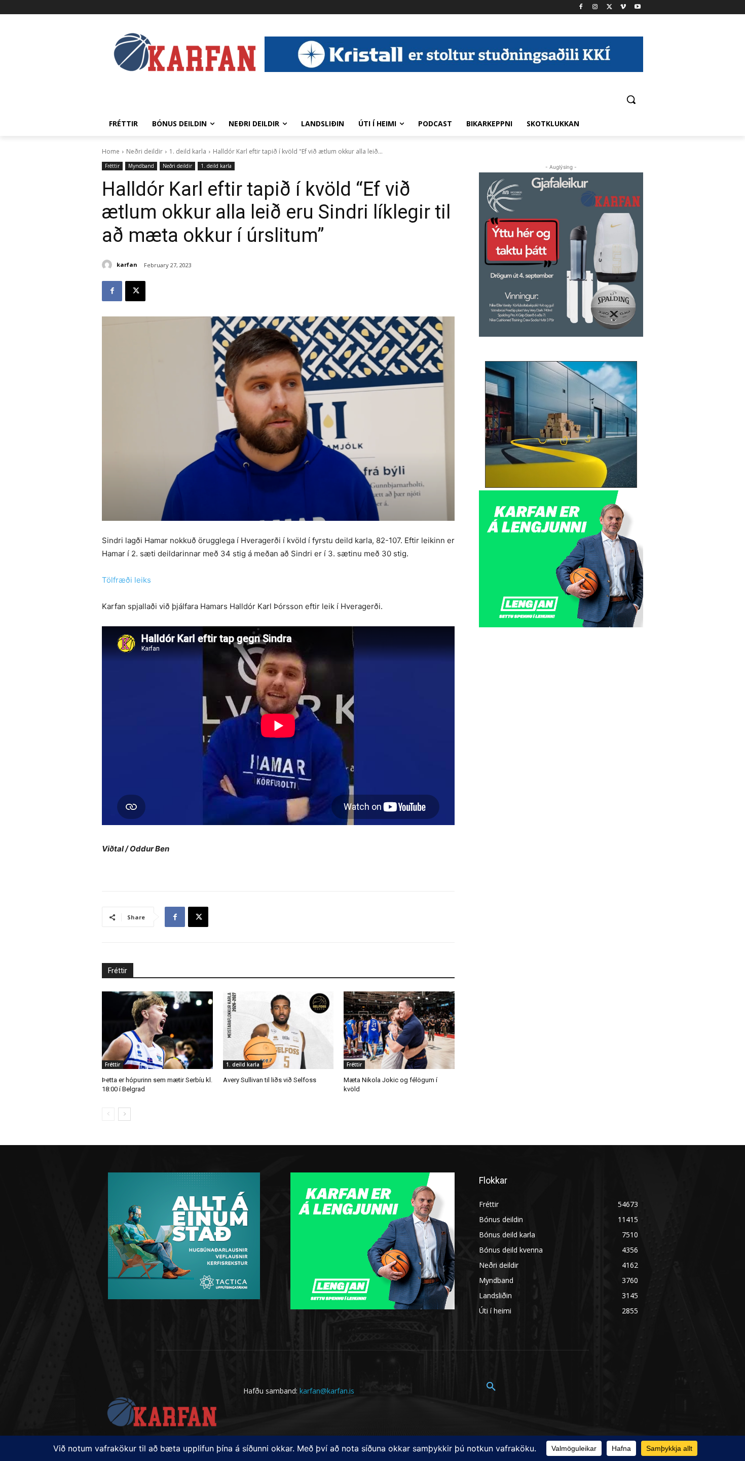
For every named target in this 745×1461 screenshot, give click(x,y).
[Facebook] (581, 7)
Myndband (141, 165)
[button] (631, 99)
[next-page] (124, 1114)
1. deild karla (187, 151)
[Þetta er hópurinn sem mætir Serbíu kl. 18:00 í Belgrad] (157, 1030)
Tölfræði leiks (126, 580)
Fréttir (112, 165)
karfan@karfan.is (327, 1391)
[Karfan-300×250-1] (561, 558)
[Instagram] (595, 7)
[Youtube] (637, 7)
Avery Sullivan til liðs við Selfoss (269, 1080)
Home (111, 151)
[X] (609, 7)
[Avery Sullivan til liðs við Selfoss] (278, 1030)
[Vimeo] (623, 7)
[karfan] (108, 265)
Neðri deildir (144, 151)
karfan (127, 264)
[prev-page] (108, 1114)
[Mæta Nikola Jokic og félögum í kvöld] (399, 1030)
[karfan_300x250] (184, 1235)
